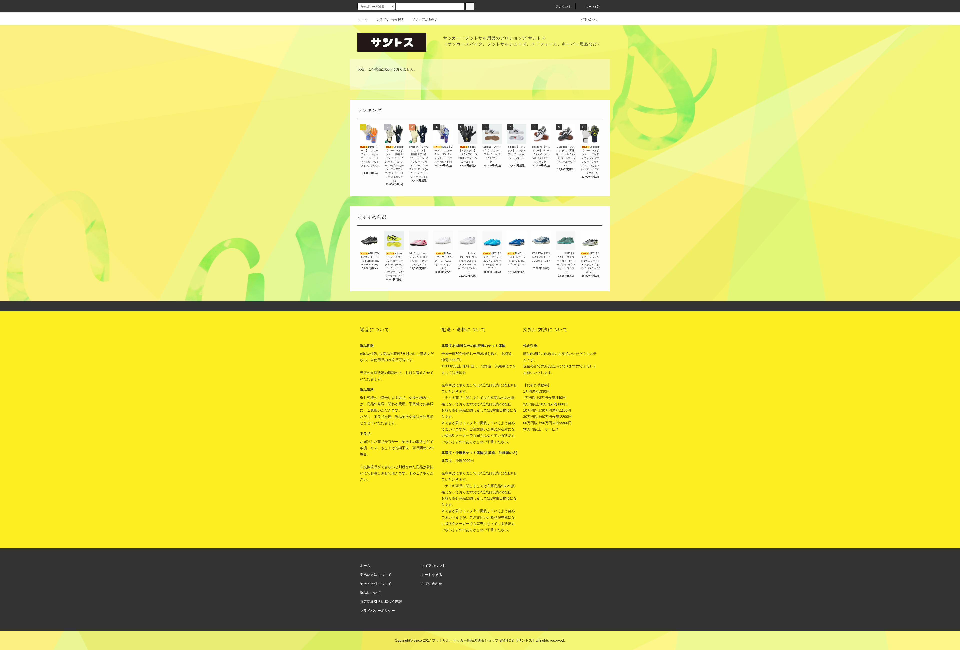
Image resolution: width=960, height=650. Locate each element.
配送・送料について (376, 584)
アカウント (564, 6)
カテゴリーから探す (390, 19)
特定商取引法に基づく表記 (381, 602)
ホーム (363, 19)
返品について (370, 593)
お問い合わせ (589, 19)
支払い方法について (376, 575)
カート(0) (593, 6)
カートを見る (431, 575)
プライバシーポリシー (377, 611)
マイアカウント (433, 566)
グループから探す (425, 19)
